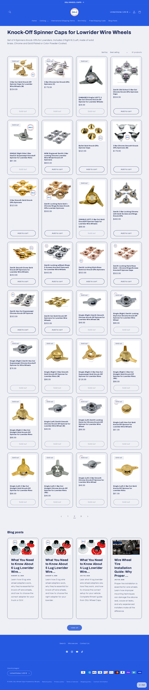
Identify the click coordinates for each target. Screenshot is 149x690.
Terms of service (72, 681)
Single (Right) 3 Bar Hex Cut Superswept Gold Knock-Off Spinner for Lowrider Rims (91, 374)
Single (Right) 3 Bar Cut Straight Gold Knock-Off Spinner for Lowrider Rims (21, 432)
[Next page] (87, 516)
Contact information (101, 681)
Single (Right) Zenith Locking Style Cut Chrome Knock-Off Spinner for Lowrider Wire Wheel (126, 317)
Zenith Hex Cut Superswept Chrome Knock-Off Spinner (22, 312)
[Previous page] (61, 516)
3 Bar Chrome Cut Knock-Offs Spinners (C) (56, 83)
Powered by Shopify (33, 681)
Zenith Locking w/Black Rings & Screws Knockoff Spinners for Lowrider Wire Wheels (57, 267)
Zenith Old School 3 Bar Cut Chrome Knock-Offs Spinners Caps (125, 92)
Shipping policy (86, 681)
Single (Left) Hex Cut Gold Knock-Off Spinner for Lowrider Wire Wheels (124, 424)
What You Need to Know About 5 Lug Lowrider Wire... (57, 566)
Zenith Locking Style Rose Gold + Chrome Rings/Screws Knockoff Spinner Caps (125, 268)
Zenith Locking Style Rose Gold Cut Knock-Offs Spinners (92, 269)
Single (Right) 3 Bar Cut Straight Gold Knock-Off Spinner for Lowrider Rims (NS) (124, 375)
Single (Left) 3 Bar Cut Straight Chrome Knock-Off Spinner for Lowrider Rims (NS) (56, 489)
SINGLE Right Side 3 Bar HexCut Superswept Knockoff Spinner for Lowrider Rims (22, 156)
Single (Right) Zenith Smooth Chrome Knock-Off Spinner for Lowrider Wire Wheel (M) (92, 317)
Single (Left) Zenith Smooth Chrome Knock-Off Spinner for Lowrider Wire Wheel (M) (57, 424)
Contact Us (84, 643)
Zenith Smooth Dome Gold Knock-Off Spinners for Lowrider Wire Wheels (21, 270)
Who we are (73, 643)
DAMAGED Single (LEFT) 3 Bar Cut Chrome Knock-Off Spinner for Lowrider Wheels (91, 100)
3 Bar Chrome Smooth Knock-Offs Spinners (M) (126, 147)
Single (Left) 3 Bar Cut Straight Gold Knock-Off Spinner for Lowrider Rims (21, 488)
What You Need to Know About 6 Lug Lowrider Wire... (22, 566)
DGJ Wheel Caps (19, 681)
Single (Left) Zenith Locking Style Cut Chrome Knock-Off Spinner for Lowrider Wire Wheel (91, 423)
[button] (10, 12)
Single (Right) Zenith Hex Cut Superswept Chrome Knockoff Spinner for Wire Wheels (23, 363)
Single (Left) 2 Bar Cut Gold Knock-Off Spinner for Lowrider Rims (125, 488)
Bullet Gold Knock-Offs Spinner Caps (89, 147)
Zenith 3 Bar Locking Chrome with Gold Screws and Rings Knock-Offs (125, 214)
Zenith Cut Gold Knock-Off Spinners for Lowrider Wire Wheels (55, 318)
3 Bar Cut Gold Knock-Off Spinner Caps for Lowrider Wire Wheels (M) (21, 84)
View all (74, 628)
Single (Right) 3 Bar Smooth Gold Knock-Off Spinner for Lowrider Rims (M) (56, 374)
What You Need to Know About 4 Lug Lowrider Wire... (91, 566)
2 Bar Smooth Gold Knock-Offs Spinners (21, 201)
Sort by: (105, 52)
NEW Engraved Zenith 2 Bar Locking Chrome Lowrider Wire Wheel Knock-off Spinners (56, 157)
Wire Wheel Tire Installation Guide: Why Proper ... (123, 568)
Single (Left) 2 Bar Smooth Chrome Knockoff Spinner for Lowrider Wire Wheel (91, 480)
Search (63, 643)
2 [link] (74, 516)
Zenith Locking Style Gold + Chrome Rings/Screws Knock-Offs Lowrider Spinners (57, 206)
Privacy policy (59, 681)
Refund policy (47, 681)
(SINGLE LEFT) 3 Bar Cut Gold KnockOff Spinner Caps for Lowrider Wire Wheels (92, 221)
